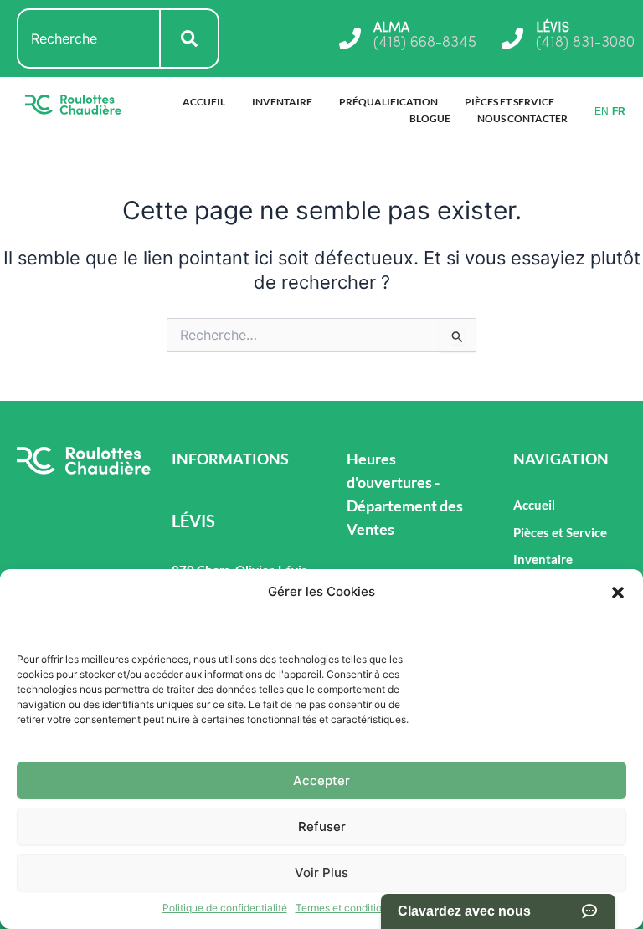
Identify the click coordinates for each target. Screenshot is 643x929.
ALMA (391, 28)
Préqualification (388, 101)
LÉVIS (552, 28)
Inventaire (282, 101)
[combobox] (89, 38)
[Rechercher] (190, 38)
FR (618, 111)
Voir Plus (321, 872)
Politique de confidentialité (224, 907)
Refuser (322, 826)
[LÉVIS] (512, 38)
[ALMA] (350, 38)
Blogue (429, 118)
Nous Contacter (522, 118)
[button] (618, 592)
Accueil (204, 101)
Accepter (321, 780)
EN (601, 111)
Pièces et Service (509, 101)
